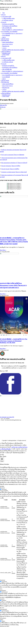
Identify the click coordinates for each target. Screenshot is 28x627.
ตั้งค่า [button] (1, 456)
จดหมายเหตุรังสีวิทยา (7, 42)
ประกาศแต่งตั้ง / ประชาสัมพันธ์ (9, 31)
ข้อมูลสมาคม (5, 46)
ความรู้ (2, 429)
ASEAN (2, 434)
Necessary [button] (2, 487)
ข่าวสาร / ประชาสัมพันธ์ (6, 432)
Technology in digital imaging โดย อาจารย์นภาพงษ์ (14, 172)
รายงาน (4, 48)
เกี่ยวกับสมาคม (5, 40)
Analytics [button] (2, 599)
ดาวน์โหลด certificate (7, 20)
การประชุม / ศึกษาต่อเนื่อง (7, 426)
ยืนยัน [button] (4, 456)
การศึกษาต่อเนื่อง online (8, 18)
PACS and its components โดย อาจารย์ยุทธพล (12, 154)
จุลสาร (4, 37)
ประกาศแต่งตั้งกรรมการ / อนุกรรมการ (12, 33)
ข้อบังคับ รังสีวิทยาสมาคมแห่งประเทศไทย (13, 49)
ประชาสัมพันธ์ (6, 35)
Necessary (4, 489)
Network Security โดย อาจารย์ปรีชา (10, 169)
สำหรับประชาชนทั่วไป (8, 24)
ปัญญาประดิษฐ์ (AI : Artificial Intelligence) (12, 29)
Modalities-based (6, 53)
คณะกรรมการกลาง (7, 44)
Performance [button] (3, 590)
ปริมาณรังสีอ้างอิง (7, 27)
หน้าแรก (3, 14)
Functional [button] (2, 580)
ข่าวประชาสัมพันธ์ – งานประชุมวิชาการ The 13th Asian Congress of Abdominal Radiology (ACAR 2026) (13, 340)
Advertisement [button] (3, 609)
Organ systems (5, 54)
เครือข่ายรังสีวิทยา (6, 51)
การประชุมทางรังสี (6, 16)
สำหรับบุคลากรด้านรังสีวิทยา (9, 26)
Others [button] (1, 619)
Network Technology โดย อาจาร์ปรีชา (10, 165)
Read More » (3, 250)
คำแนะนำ (3, 22)
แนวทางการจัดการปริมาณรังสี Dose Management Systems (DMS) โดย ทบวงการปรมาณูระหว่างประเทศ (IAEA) (13, 285)
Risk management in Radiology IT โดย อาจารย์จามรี (14, 162)
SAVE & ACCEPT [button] (4, 626)
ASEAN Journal (5, 38)
